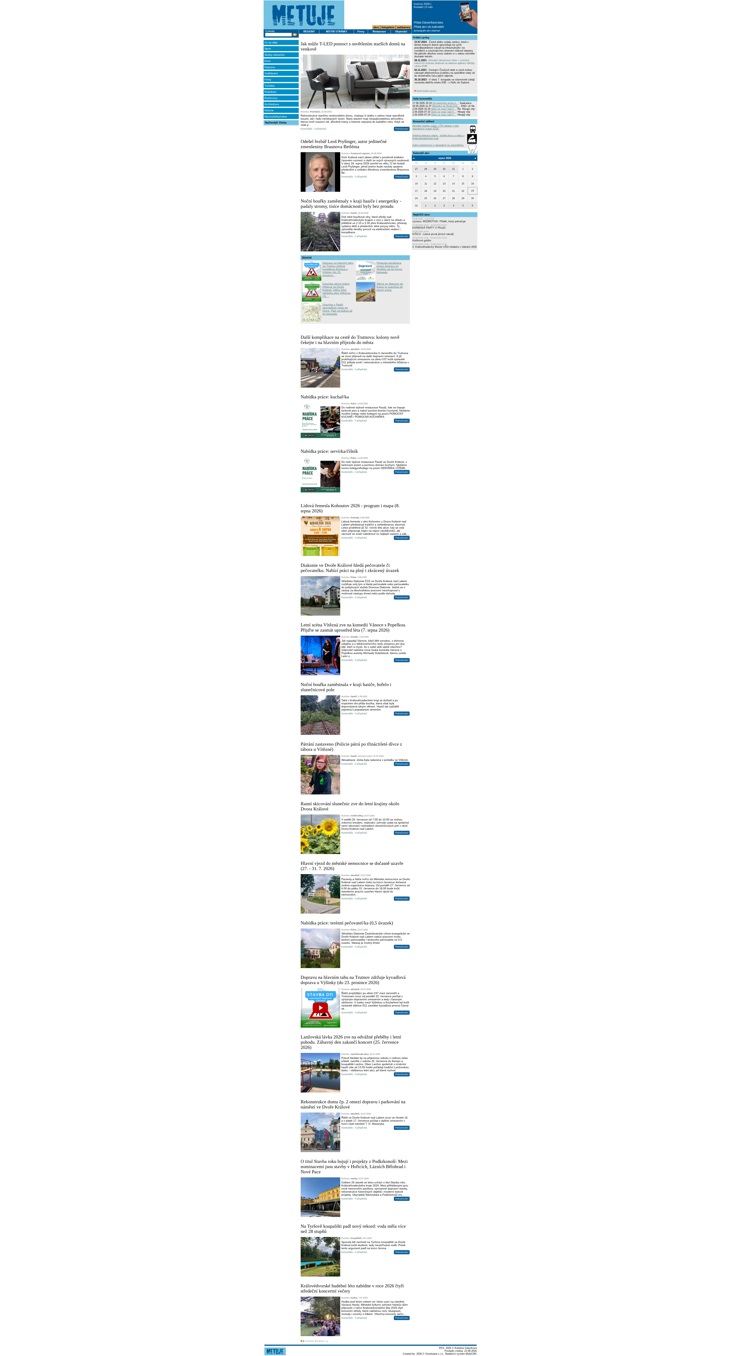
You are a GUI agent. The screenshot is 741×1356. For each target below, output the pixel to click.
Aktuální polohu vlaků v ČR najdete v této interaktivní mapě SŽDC (435, 127)
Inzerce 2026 (422, 3)
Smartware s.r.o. (434, 1353)
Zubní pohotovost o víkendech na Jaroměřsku (438, 145)
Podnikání (270, 91)
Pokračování (401, 129)
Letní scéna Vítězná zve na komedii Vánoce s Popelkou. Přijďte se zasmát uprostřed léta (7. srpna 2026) (353, 627)
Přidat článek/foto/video (428, 22)
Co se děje (270, 42)
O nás (429, 6)
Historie (269, 110)
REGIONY (309, 31)
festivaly (355, 517)
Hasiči (354, 213)
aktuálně (355, 349)
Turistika (269, 85)
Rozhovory (270, 98)
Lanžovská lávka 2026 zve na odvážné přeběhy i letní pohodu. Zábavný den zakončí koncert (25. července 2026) (351, 1042)
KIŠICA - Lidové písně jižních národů (433, 234)
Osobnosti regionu (360, 153)
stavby (354, 1178)
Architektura (271, 104)
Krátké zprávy (421, 37)
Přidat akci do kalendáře (429, 26)
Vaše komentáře (422, 98)
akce (376, 27)
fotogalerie (387, 27)
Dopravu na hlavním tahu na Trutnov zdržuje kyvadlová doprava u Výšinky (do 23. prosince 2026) (353, 980)
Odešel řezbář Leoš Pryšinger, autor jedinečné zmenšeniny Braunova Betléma (344, 144)
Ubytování (401, 31)
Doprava (269, 67)
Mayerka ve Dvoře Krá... (446, 106)
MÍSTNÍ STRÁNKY (336, 31)
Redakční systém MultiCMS (461, 1353)
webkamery (403, 27)
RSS (441, 1348)
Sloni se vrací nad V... (443, 108)
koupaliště (356, 1238)
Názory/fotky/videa (275, 116)
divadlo (354, 637)
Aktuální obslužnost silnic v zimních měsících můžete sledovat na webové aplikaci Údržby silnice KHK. (444, 63)
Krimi (267, 61)
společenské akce (360, 1054)
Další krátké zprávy (426, 91)
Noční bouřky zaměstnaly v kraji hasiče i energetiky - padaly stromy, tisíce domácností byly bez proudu (351, 204)
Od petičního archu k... (445, 103)
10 (320, 1341)
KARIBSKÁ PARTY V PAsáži (429, 227)
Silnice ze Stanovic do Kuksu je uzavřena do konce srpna (389, 286)
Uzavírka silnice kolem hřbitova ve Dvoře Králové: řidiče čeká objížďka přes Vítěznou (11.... (336, 290)
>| (327, 1341)
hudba (354, 1298)
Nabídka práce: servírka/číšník (329, 451)
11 (322, 1341)
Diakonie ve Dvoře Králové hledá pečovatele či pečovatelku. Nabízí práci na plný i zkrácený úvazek (350, 568)
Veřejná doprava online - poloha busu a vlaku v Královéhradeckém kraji (438, 137)
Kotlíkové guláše (421, 240)
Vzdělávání (271, 73)
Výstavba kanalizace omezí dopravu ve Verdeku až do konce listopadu (389, 267)
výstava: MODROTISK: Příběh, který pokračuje (439, 221)
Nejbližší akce (421, 214)
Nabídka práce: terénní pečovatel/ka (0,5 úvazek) (347, 922)
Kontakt (418, 6)
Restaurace (379, 31)
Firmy (267, 79)
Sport (267, 48)
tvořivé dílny (357, 815)
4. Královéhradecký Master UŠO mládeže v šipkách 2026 (444, 246)
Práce (353, 403)
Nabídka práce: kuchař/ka (325, 396)
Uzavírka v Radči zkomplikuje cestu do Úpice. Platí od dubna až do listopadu (337, 309)
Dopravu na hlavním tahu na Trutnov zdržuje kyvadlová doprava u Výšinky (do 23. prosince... (337, 269)
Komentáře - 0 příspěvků (313, 129)
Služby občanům (274, 54)
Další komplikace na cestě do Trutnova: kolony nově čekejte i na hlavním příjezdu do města (350, 340)
